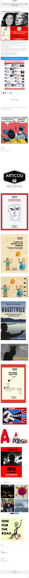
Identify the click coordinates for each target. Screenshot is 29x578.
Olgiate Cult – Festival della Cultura (11, 54)
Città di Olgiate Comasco (6, 40)
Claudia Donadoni (6, 46)
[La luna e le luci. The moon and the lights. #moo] (7, 491)
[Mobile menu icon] (1, 1)
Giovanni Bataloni (23, 45)
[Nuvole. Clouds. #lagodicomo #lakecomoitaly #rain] (21, 505)
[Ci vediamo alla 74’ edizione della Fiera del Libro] (7, 505)
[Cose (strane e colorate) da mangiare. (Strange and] (21, 491)
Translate (7, 151)
